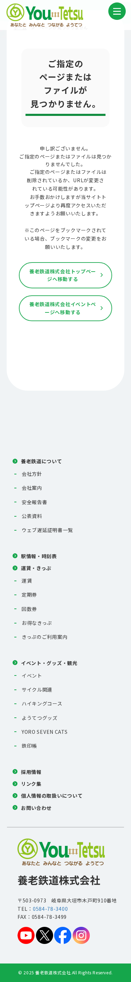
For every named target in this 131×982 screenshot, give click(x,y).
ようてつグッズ (40, 717)
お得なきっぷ (37, 622)
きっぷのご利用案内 (44, 636)
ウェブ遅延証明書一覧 (47, 529)
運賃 (27, 580)
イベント (32, 675)
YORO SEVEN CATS (45, 731)
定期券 (29, 594)
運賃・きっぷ (36, 567)
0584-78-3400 (50, 908)
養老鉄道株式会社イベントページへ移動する (62, 308)
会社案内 (32, 487)
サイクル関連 (37, 689)
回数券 (29, 608)
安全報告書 (35, 502)
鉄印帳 (29, 745)
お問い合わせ (36, 807)
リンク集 (31, 783)
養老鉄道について (41, 461)
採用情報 (31, 771)
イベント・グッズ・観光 (49, 662)
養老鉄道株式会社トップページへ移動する (62, 275)
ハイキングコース (42, 703)
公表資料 (32, 515)
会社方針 (32, 473)
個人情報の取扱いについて (51, 795)
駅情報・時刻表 (39, 556)
